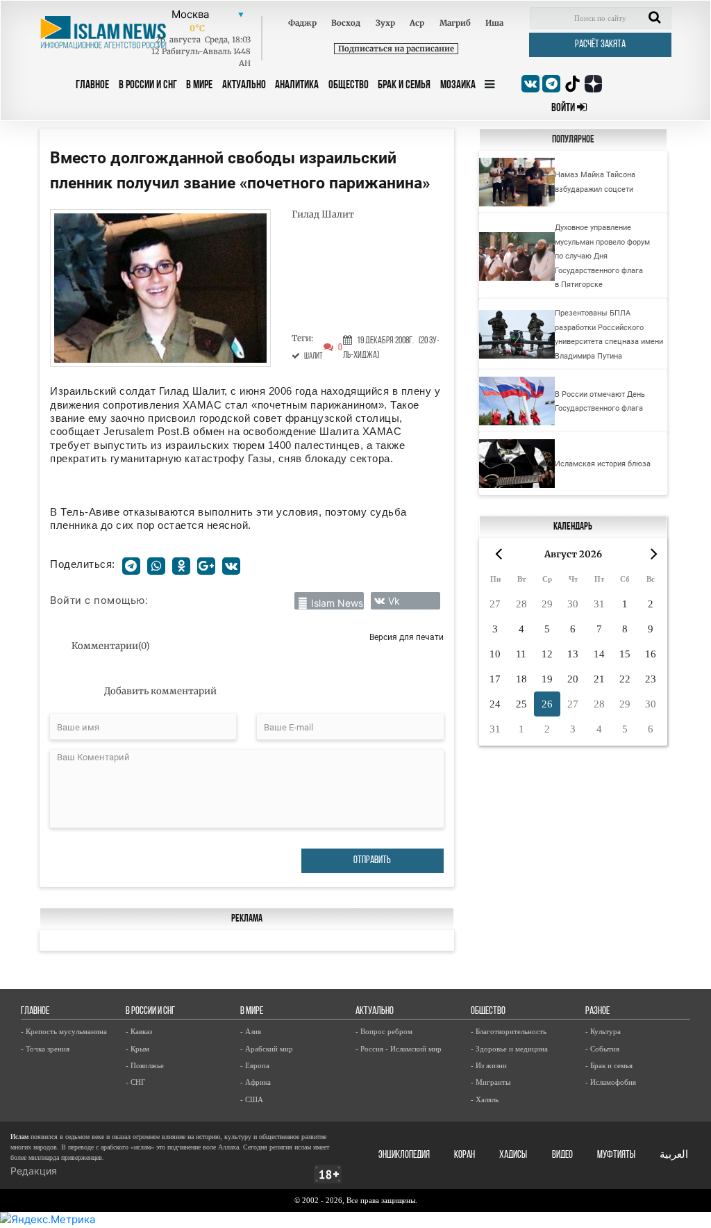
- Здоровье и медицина (509, 1049)
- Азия (250, 1031)
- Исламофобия (610, 1082)
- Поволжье (145, 1065)
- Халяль (485, 1099)
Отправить (372, 860)
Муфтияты (616, 1155)
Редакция (33, 1171)
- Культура (603, 1031)
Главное (92, 85)
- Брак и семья (609, 1065)
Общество (348, 85)
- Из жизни (489, 1065)
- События (602, 1049)
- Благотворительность (508, 1031)
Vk (394, 601)
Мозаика (458, 85)
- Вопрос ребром (384, 1031)
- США (251, 1099)
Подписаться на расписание (396, 49)
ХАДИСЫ (513, 1155)
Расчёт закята (600, 45)
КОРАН (464, 1155)
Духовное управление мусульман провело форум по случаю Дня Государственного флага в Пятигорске (602, 255)
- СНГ (135, 1082)
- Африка (255, 1082)
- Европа (254, 1065)
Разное (597, 1011)
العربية (674, 1155)
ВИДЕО (562, 1155)
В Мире (199, 85)
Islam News (337, 603)
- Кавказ (139, 1031)
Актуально (244, 85)
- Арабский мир (266, 1049)
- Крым (137, 1049)
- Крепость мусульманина (64, 1031)
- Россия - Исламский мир (399, 1049)
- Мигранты (490, 1082)
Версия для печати (406, 637)
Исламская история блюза (603, 463)
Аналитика (297, 85)
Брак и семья (404, 85)
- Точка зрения (45, 1049)
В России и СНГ (148, 85)
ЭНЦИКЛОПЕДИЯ (404, 1155)
